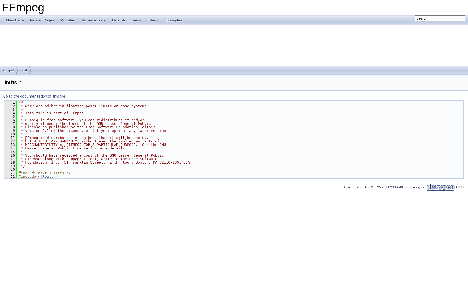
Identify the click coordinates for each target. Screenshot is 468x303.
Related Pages (42, 20)
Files (152, 20)
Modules (67, 20)
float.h (48, 176)
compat (8, 70)
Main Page (15, 20)
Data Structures (125, 20)
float (24, 70)
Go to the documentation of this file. (34, 96)
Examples (173, 20)
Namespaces (91, 20)
